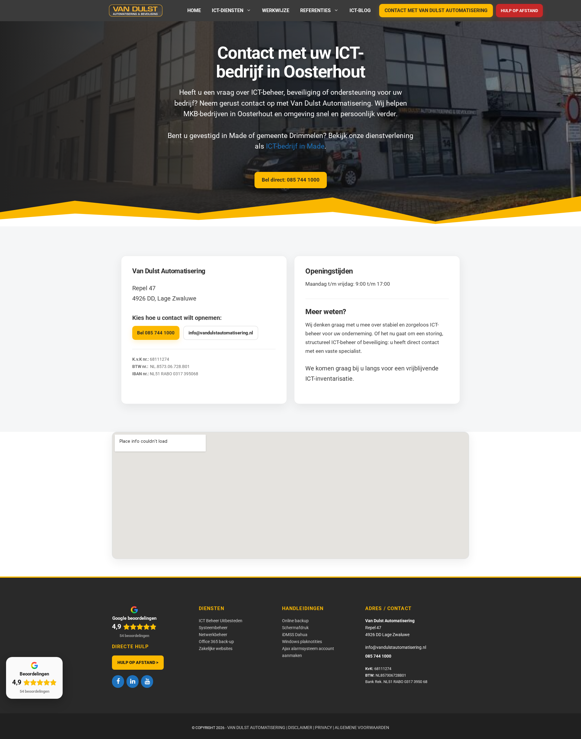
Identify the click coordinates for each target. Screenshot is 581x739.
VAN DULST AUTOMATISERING (256, 727)
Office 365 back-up (216, 641)
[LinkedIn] (132, 681)
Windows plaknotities (302, 641)
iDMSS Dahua (294, 634)
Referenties (315, 10)
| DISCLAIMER (299, 727)
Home (194, 10)
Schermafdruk (295, 627)
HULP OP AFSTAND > (137, 662)
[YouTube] (147, 681)
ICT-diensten (227, 10)
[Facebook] (118, 681)
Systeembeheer (213, 627)
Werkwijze (275, 10)
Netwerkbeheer (213, 634)
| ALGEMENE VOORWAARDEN (361, 727)
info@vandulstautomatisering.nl (221, 333)
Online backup (295, 620)
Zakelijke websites (215, 648)
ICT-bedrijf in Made (295, 146)
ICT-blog (360, 10)
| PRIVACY (322, 727)
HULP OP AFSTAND (519, 10)
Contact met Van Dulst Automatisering (436, 10)
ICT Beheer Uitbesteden (220, 620)
